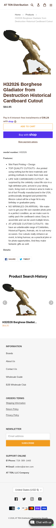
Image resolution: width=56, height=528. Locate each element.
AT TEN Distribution (23, 518)
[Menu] (51, 5)
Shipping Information (16, 403)
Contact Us (11, 369)
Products (30, 14)
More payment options (28, 142)
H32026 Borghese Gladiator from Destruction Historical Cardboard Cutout (19, 322)
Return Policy (12, 409)
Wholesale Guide (14, 377)
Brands (9, 353)
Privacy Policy (12, 415)
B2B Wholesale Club (16, 384)
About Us (10, 361)
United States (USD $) (27, 490)
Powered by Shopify (40, 518)
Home (18, 14)
